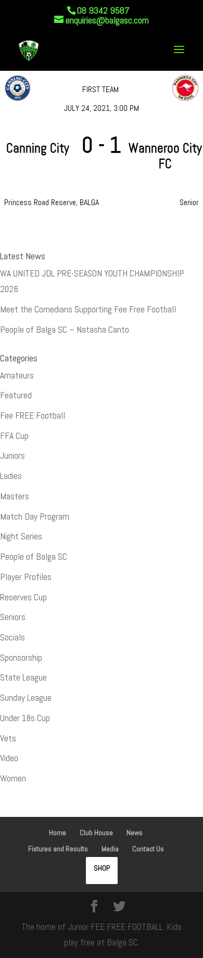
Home (57, 832)
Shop (102, 868)
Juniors (12, 455)
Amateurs (17, 375)
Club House (96, 832)
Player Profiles (26, 577)
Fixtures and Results (58, 848)
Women (13, 778)
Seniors (13, 617)
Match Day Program (34, 516)
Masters (14, 496)
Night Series (21, 536)
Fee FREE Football (32, 415)
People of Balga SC (33, 556)
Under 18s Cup (25, 718)
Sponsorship (21, 657)
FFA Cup (14, 436)
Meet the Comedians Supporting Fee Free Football (88, 309)
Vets (8, 738)
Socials (12, 637)
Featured (16, 395)
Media (110, 848)
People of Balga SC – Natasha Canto (64, 329)
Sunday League (26, 697)
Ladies (11, 476)
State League (23, 677)
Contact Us (148, 848)
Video (9, 758)
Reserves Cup (23, 597)
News (134, 832)
